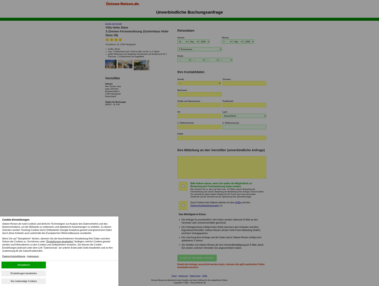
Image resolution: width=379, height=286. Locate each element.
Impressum (33, 256)
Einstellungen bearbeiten (24, 273)
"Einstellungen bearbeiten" (60, 241)
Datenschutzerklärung (13, 256)
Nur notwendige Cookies (24, 281)
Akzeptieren (23, 265)
